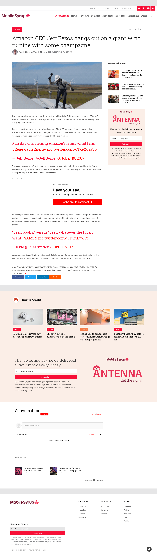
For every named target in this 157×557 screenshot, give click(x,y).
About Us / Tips (106, 506)
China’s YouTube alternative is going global (61, 335)
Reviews (84, 15)
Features (95, 15)
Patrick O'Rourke (25, 52)
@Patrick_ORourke (39, 52)
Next (141, 29)
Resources (107, 15)
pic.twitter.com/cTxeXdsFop (72, 149)
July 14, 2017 (62, 247)
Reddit (55, 277)
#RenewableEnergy (29, 149)
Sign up (99, 414)
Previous (133, 29)
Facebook (18, 277)
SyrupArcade (62, 15)
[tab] (21, 435)
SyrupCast (105, 8)
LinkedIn (43, 277)
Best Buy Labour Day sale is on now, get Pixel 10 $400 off (129, 336)
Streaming (133, 15)
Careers (104, 514)
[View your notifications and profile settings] (100, 434)
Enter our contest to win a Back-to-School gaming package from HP (133, 86)
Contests (115, 8)
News (74, 15)
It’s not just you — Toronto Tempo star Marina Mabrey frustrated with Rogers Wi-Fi (133, 73)
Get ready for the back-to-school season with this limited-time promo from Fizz (133, 99)
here (25, 273)
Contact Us (94, 8)
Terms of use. (40, 550)
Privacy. (32, 550)
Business (120, 15)
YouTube (127, 517)
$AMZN (30, 238)
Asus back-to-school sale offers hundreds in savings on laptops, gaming (95, 336)
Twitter (30, 277)
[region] (59, 445)
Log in (94, 414)
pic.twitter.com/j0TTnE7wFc (63, 238)
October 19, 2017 (70, 158)
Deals (144, 15)
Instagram (127, 514)
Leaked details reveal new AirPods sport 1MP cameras (27, 335)
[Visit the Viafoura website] (98, 480)
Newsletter (126, 8)
